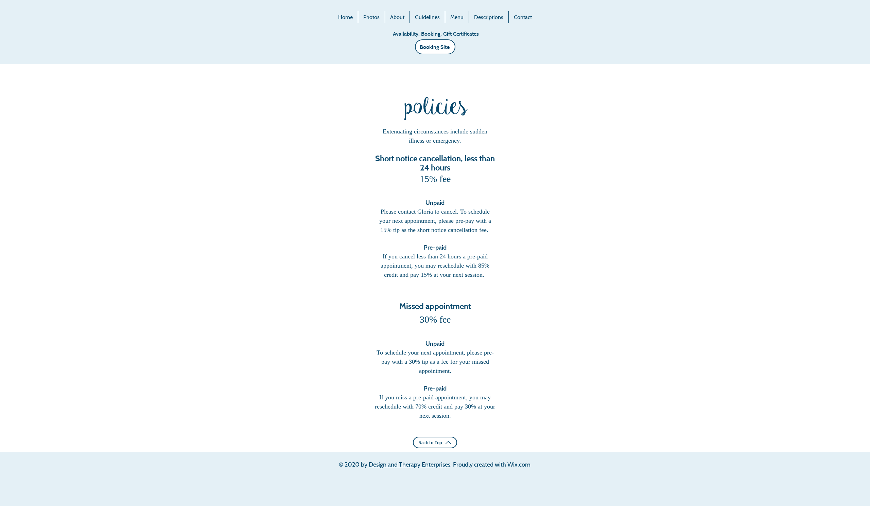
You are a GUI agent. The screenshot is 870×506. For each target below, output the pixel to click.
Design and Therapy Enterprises (409, 464)
